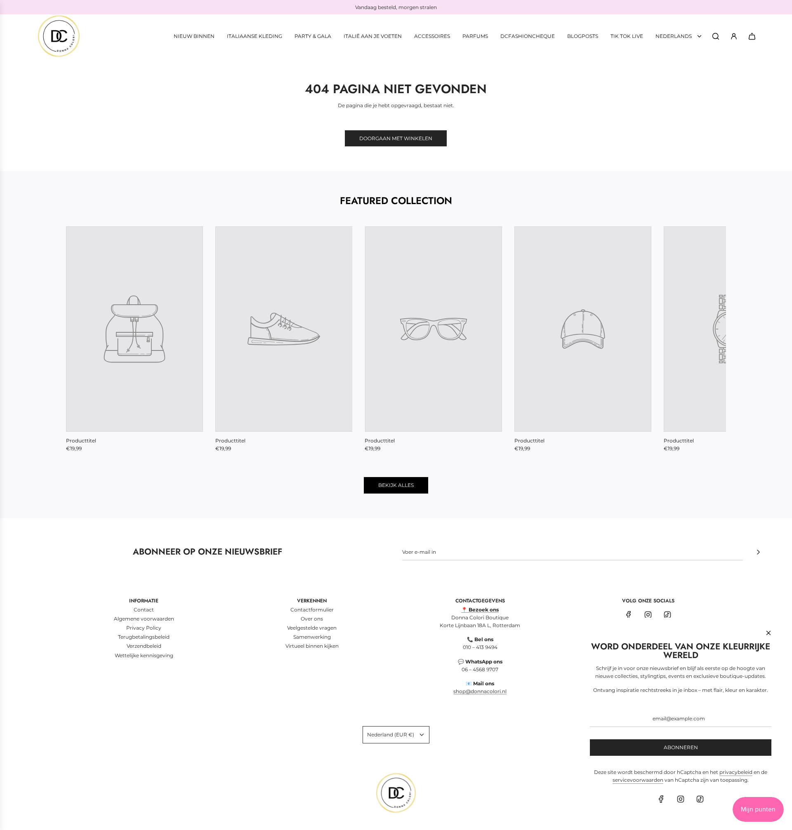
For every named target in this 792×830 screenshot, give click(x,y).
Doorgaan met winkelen (395, 138)
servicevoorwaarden (638, 780)
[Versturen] (758, 552)
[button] (81, 339)
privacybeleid (735, 772)
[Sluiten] (768, 633)
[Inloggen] (734, 36)
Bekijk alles (396, 485)
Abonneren (681, 747)
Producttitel (81, 440)
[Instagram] (648, 615)
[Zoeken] (716, 36)
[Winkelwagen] (752, 36)
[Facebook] (629, 615)
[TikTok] (667, 615)
